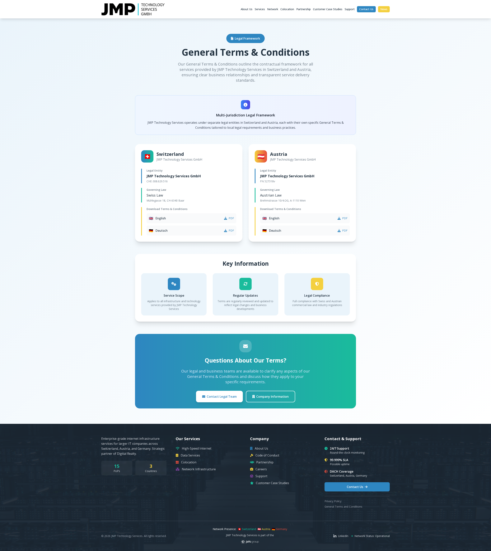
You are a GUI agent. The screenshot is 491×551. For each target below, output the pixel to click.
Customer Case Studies (327, 9)
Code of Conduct (267, 455)
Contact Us (366, 9)
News (383, 9)
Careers (261, 469)
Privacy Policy (333, 501)
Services (260, 9)
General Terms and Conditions (343, 506)
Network (272, 9)
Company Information (272, 396)
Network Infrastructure (199, 469)
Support (350, 9)
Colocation (287, 9)
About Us (246, 9)
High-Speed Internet (196, 448)
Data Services (190, 455)
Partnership (303, 9)
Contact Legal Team (222, 396)
